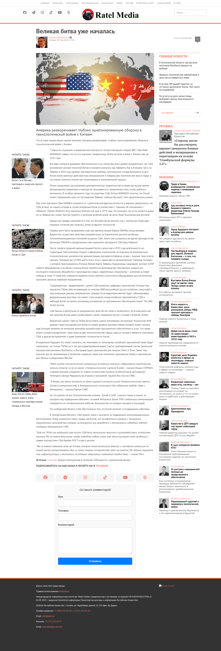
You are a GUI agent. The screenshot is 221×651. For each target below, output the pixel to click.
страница (52, 460)
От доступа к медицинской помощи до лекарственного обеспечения (185, 473)
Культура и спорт (145, 3)
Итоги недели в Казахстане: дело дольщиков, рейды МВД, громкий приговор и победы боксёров (184, 310)
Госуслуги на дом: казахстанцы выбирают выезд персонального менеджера (176, 99)
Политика (57, 3)
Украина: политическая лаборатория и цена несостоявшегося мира (179, 76)
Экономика (72, 3)
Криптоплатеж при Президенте (181, 410)
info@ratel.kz (48, 616)
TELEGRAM (101, 465)
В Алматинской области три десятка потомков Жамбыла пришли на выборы (178, 65)
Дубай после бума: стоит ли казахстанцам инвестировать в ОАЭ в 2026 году (184, 335)
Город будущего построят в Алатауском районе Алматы (185, 232)
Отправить (95, 561)
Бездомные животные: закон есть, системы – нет (185, 383)
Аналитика (107, 3)
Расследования (90, 3)
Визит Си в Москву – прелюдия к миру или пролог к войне (27, 184)
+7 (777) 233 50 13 (53, 621)
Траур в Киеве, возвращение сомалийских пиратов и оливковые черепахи (185, 188)
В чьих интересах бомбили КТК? (185, 446)
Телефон (63, 510)
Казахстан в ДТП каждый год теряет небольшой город (184, 426)
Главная (44, 3)
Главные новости (173, 56)
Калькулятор (164, 3)
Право (119, 3)
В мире (177, 3)
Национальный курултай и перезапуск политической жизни (185, 504)
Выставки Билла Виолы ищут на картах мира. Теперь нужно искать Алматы (183, 284)
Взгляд (129, 3)
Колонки (166, 177)
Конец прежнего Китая (24, 315)
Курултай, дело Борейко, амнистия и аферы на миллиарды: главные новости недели (184, 359)
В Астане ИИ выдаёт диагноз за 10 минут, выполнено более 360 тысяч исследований (179, 86)
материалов (64, 591)
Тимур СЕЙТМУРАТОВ (59, 37)
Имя (60, 496)
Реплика (166, 126)
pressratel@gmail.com (52, 626)
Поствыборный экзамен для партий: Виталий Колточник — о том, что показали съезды (184, 255)
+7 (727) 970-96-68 (81, 610)
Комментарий (66, 524)
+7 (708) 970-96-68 (63, 610)
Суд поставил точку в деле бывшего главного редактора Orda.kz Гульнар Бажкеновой (185, 209)
